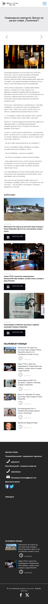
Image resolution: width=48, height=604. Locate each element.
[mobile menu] (44, 3)
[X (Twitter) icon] (27, 596)
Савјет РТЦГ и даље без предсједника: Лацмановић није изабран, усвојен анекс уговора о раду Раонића (24, 278)
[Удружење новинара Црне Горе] (10, 3)
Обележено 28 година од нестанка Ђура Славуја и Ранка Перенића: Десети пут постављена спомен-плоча (23, 229)
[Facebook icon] (21, 596)
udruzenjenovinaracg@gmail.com (23, 478)
